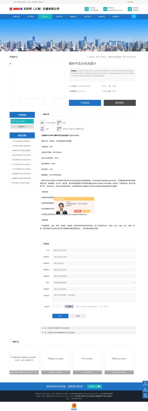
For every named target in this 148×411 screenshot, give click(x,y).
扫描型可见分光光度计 (56, 372)
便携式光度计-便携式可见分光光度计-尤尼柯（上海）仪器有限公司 (24, 372)
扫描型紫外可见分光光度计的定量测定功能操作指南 (23, 173)
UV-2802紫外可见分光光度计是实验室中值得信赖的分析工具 (23, 169)
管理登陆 (110, 393)
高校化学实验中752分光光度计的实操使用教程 (23, 155)
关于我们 (31, 16)
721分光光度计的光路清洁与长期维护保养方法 (23, 141)
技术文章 (87, 16)
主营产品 (59, 16)
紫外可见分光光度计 (115, 57)
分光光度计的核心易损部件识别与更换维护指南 (23, 146)
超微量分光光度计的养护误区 (22, 178)
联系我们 (116, 16)
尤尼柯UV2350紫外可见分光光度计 (59, 328)
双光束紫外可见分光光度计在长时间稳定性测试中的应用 (23, 160)
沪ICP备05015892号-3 (77, 393)
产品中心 (45, 16)
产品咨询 (85, 103)
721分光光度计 (87, 372)
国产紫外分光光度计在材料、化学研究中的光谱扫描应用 (23, 183)
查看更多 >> (22, 126)
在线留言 (101, 16)
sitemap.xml (88, 393)
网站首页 (16, 16)
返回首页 (130, 2)
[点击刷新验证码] (69, 306)
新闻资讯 (73, 16)
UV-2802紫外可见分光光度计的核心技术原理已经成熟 (23, 164)
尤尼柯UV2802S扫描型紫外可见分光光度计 (61, 332)
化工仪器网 (103, 393)
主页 (97, 57)
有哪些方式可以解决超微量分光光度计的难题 (23, 150)
